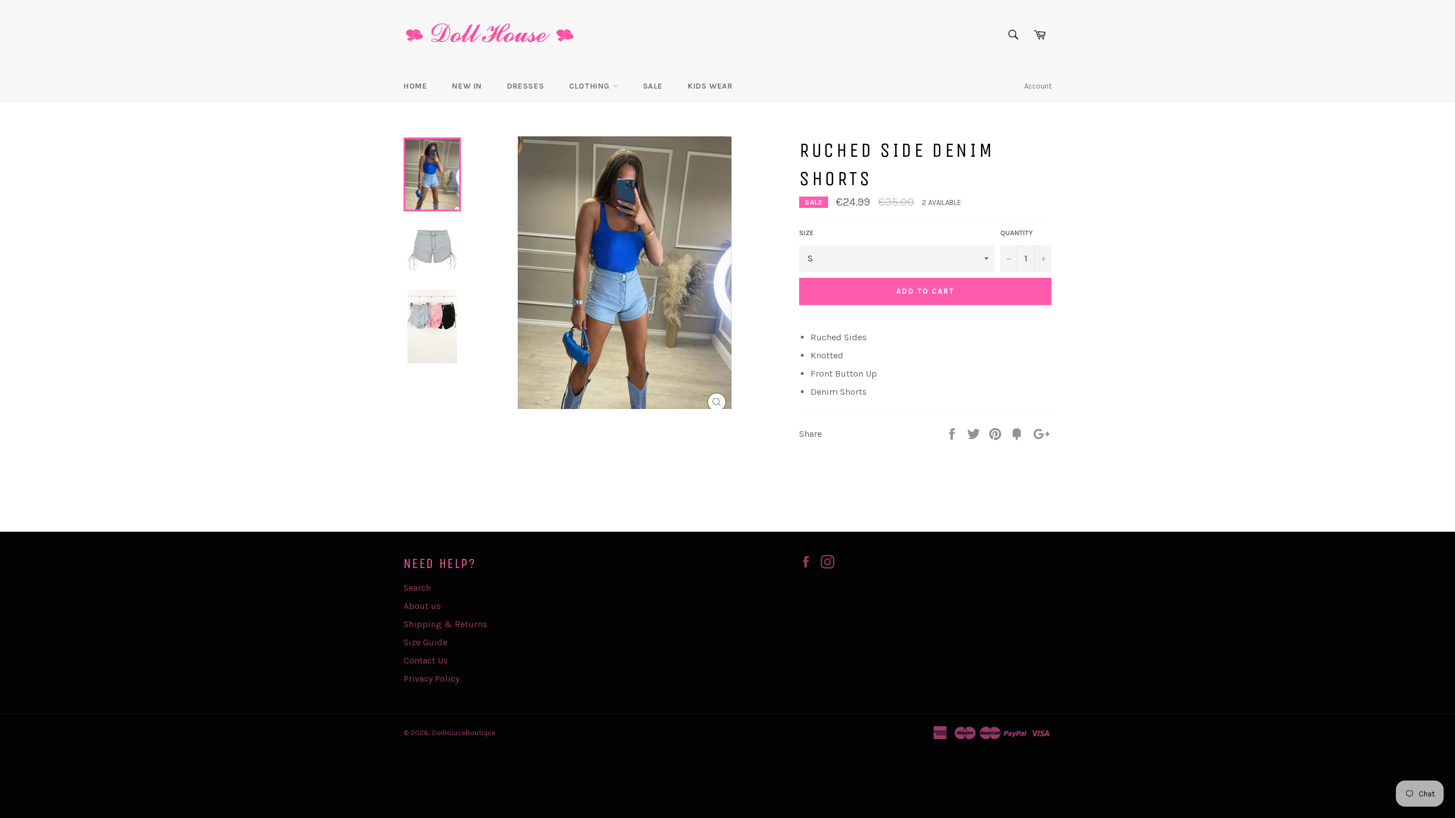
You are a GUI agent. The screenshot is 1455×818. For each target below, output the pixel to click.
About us (422, 605)
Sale (653, 86)
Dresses (525, 86)
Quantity (1016, 233)
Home (415, 86)
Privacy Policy (431, 678)
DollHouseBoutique (464, 732)
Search (417, 587)
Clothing (590, 86)
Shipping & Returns (445, 624)
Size (806, 233)
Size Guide (425, 642)
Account (1037, 86)
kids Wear (710, 86)
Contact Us (426, 660)
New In (467, 86)
